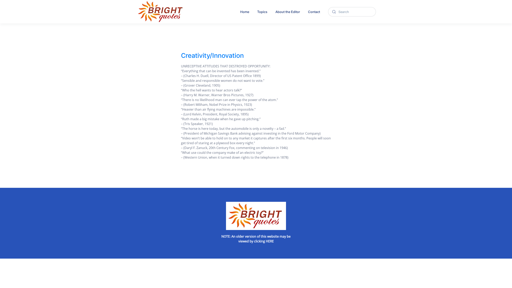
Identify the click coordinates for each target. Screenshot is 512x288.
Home (244, 12)
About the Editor (287, 12)
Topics (262, 12)
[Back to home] (161, 11)
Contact (314, 12)
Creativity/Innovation (212, 55)
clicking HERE (264, 241)
